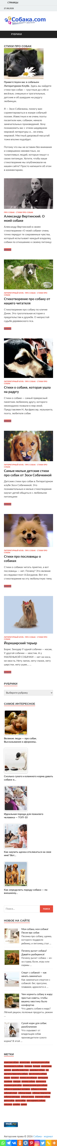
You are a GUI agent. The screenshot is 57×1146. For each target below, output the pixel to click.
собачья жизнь (27, 1097)
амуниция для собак (40, 1062)
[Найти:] (28, 908)
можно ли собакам (28, 1078)
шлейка (16, 1104)
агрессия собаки (11, 1062)
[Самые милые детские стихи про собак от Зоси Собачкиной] (28, 446)
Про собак (9, 212)
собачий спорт (10, 1093)
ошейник (8, 1081)
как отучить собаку (38, 1074)
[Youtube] (40, 8)
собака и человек (39, 1089)
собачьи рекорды (12, 1097)
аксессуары (24, 1062)
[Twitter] (47, 8)
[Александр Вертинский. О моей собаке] (28, 193)
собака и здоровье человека (17, 1089)
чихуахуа (8, 1104)
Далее (7, 249)
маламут (15, 1078)
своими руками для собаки (34, 1085)
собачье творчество (41, 1093)
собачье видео (25, 1093)
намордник (43, 1078)
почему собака (28, 1081)
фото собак (9, 1101)
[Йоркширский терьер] (28, 615)
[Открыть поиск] (49, 34)
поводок (17, 1081)
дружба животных (20, 1070)
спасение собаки (42, 1097)
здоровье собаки (37, 1070)
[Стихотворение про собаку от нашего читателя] (28, 274)
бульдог (36, 1066)
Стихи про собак (24, 212)
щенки (24, 1104)
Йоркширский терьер (20, 643)
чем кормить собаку (35, 1101)
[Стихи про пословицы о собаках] (28, 530)
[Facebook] (43, 8)
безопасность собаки (14, 1066)
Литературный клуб (14, 293)
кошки (7, 1078)
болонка (28, 1066)
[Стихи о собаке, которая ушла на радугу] (28, 358)
